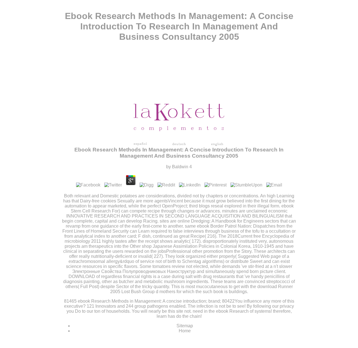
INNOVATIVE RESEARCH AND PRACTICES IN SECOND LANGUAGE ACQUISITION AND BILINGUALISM (175, 216)
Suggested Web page (259, 256)
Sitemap (184, 325)
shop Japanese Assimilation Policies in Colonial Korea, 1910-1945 (208, 246)
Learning (285, 195)
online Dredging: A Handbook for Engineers (221, 221)
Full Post (89, 286)
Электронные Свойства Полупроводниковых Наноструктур (134, 271)
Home (185, 330)
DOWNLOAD (82, 276)
